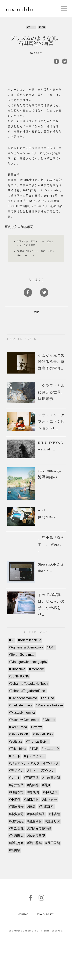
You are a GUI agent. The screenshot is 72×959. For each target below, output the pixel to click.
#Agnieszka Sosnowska (26, 647)
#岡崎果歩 (16, 806)
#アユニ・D (50, 748)
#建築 (31, 806)
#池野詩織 (16, 821)
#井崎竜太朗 (51, 777)
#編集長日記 (36, 835)
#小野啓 (14, 799)
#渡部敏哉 (16, 828)
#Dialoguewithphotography (28, 662)
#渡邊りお (52, 821)
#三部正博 (31, 777)
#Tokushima (17, 748)
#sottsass (15, 741)
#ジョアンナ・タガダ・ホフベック (34, 763)
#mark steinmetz (20, 705)
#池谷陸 (54, 814)
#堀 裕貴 (33, 792)
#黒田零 (14, 850)
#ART (51, 647)
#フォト (14, 777)
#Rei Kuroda (18, 727)
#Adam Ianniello (29, 640)
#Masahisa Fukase (49, 705)
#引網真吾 (46, 806)
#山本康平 (49, 799)
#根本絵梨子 (36, 814)
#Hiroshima (17, 669)
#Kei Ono (47, 698)
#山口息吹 (31, 799)
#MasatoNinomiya (22, 712)
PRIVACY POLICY (45, 914)
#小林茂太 (50, 792)
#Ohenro (49, 720)
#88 (11, 640)
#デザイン (16, 770)
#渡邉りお (34, 821)
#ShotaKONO (43, 734)
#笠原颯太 (16, 835)
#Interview (36, 669)
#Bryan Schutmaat (22, 654)
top (36, 311)
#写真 (42, 27)
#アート (31, 27)
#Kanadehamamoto (23, 698)
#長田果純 (52, 843)
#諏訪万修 (16, 843)
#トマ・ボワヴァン (41, 770)
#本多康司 (16, 814)
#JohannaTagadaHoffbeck (27, 691)
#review (36, 727)
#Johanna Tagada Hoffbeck (28, 683)
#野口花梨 (34, 843)
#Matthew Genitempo (24, 720)
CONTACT (23, 914)
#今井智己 (16, 785)
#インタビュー (34, 756)
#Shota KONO (19, 734)
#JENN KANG (19, 676)
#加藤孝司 (16, 792)
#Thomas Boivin (37, 741)
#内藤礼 (33, 785)
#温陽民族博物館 (39, 828)
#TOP (34, 748)
